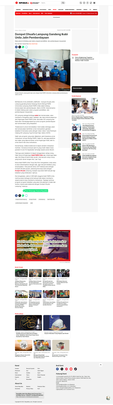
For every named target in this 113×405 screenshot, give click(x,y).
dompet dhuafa (32, 199)
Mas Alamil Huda (33, 43)
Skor (39, 368)
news (54, 9)
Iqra (27, 370)
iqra (49, 9)
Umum (24, 30)
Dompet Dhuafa (20, 170)
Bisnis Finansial (69, 9)
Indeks (95, 9)
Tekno (27, 375)
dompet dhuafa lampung (21, 199)
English (39, 377)
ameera (18, 9)
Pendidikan (24, 13)
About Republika (19, 386)
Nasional (18, 13)
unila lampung (42, 199)
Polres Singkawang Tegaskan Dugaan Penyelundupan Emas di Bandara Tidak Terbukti (84, 59)
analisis (60, 9)
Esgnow (17, 377)
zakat (36, 115)
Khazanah (17, 370)
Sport (30, 13)
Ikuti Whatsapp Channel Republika (37, 191)
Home (16, 30)
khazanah (43, 9)
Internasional (36, 13)
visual (85, 9)
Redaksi (28, 386)
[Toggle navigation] (16, 3)
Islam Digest (41, 370)
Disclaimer (17, 388)
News (20, 30)
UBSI (42, 13)
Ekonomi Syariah (28, 9)
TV (90, 9)
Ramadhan (29, 379)
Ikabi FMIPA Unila (37, 155)
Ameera (17, 368)
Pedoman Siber (41, 386)
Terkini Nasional (76, 96)
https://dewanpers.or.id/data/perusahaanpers (27, 396)
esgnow (79, 9)
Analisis (28, 372)
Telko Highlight (48, 13)
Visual (27, 377)
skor (36, 9)
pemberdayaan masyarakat (22, 203)
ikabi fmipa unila (51, 199)
